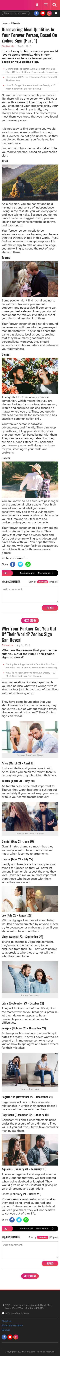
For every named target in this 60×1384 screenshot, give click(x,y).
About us (6, 1321)
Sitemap (6, 1330)
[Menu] (46, 5)
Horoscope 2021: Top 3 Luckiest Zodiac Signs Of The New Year (31, 79)
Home (5, 23)
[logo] (10, 4)
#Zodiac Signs (27, 573)
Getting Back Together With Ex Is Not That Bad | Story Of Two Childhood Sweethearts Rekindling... (32, 70)
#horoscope (44, 573)
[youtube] (42, 13)
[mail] (55, 13)
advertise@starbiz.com (17, 1313)
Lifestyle (15, 23)
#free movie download (15, 13)
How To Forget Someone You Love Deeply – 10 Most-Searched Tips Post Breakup (30, 87)
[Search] (54, 5)
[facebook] (36, 13)
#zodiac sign (26, 1228)
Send (50, 607)
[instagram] (49, 13)
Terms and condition (12, 1325)
